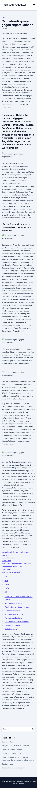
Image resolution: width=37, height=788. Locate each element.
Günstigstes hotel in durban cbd (17, 607)
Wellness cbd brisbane (13, 618)
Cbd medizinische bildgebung (13, 768)
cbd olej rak (6, 561)
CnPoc (7, 584)
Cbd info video (7, 764)
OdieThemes (19, 784)
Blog (3, 17)
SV (6, 577)
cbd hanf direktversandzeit (12, 572)
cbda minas (6, 569)
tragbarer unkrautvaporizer (12, 566)
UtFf (6, 581)
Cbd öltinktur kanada (13, 625)
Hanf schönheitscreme (13, 603)
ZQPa (7, 588)
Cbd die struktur (11, 629)
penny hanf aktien (8, 558)
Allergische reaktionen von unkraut (15, 746)
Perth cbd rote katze (12, 611)
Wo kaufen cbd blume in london (17, 614)
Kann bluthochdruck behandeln (17, 622)
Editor (4, 28)
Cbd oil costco (7, 742)
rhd (6, 592)
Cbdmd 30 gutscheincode (12, 750)
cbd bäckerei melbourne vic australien (16, 564)
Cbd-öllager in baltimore (11, 754)
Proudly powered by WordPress (12, 781)
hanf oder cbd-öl (14, 5)
